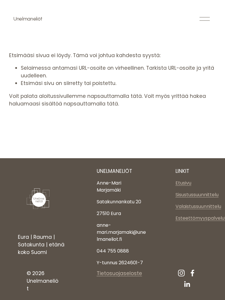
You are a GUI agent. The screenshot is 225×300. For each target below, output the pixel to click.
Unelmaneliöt (27, 19)
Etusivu (183, 183)
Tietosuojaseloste (119, 273)
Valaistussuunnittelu (198, 206)
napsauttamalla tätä (114, 96)
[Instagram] (181, 273)
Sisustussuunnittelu (197, 194)
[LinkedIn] (186, 284)
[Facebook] (192, 273)
